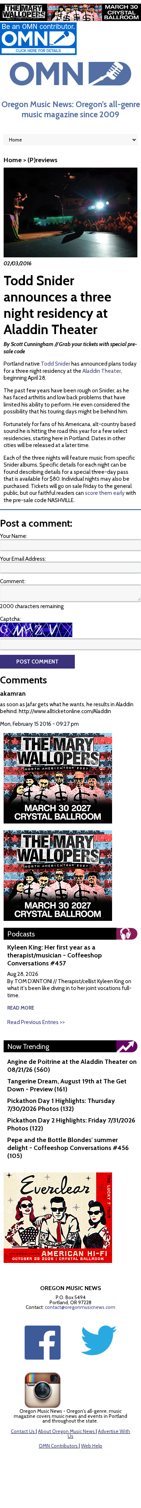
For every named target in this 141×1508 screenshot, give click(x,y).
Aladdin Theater (101, 371)
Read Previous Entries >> (36, 1022)
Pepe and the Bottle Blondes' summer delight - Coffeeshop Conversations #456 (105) (68, 1148)
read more (20, 1008)
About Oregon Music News (66, 1431)
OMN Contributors (58, 1446)
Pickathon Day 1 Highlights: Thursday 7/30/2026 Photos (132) (61, 1105)
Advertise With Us (99, 1433)
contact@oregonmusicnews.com (80, 1307)
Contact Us (23, 1431)
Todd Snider (55, 364)
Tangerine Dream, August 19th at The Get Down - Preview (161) (67, 1085)
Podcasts (21, 934)
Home (13, 160)
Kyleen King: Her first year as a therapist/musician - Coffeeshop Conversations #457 (54, 955)
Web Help (91, 1446)
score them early (105, 493)
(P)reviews (42, 160)
